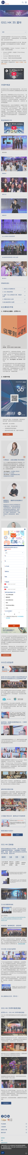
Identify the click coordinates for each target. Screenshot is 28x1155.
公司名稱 (7, 566)
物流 (7, 602)
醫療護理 (8, 597)
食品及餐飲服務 (9, 594)
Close (24, 529)
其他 (7, 608)
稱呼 (6, 550)
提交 (14, 625)
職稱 (6, 576)
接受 (3, 1152)
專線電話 (6, 587)
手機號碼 (7, 581)
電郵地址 (7, 571)
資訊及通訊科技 (9, 599)
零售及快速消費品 (10, 605)
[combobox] (5, 584)
